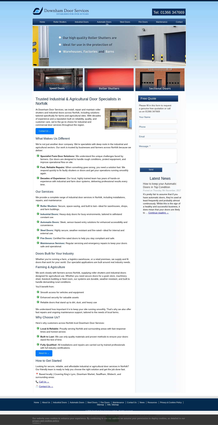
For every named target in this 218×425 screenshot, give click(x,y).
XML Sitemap (113, 405)
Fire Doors (143, 22)
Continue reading (158, 212)
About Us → (44, 353)
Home (42, 22)
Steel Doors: (47, 230)
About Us (46, 402)
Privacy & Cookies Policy (171, 402)
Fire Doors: (46, 238)
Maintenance (161, 22)
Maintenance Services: (52, 243)
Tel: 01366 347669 (168, 12)
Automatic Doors (104, 22)
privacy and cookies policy (45, 421)
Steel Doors (125, 22)
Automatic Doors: (50, 222)
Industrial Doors (82, 22)
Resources (152, 402)
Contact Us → (45, 131)
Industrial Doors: (49, 214)
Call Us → (44, 382)
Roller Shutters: (48, 206)
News (142, 402)
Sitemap (100, 405)
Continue (36, 423)
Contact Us (132, 402)
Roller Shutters (59, 22)
